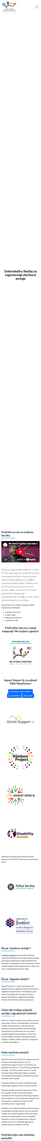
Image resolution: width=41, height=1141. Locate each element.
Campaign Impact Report (20, 691)
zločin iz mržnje (9, 955)
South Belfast (14, 695)
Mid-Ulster (28, 695)
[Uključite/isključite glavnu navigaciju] (36, 7)
